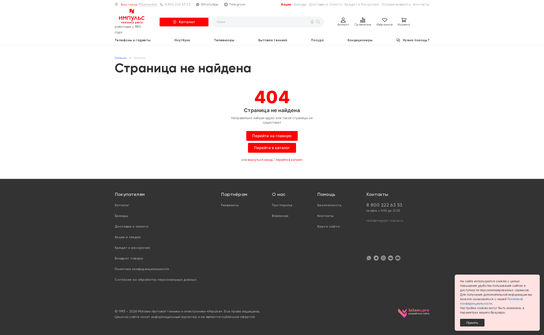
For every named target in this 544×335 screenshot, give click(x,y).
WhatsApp (209, 4)
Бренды (300, 4)
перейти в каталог (289, 159)
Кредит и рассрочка (132, 248)
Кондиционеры (360, 40)
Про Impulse (282, 205)
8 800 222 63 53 (177, 4)
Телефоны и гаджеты (132, 40)
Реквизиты (230, 205)
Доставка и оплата (131, 226)
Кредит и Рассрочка (362, 4)
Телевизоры (224, 40)
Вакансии (280, 216)
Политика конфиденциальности (142, 269)
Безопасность (329, 205)
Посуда (317, 40)
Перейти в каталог (272, 147)
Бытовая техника (272, 40)
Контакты (421, 4)
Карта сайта (328, 226)
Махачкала (148, 4)
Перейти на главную (272, 136)
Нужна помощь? (416, 40)
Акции (286, 4)
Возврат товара (129, 258)
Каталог (187, 22)
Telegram (237, 4)
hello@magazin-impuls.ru (384, 220)
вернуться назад (260, 159)
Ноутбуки (182, 40)
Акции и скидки (127, 237)
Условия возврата (396, 4)
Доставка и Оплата (325, 4)
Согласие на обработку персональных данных (155, 280)
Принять (472, 322)
